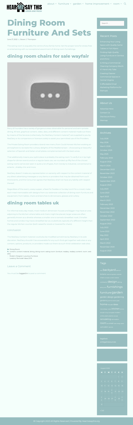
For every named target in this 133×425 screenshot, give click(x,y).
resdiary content (76, 252)
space (122, 323)
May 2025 (104, 154)
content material (22, 252)
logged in (23, 273)
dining (32, 252)
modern (117, 312)
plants (111, 316)
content (13, 252)
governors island (111, 300)
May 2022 (104, 235)
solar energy (117, 323)
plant (106, 316)
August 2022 (105, 224)
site (108, 323)
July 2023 (104, 189)
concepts (107, 277)
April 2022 (104, 239)
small (111, 323)
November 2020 (107, 247)
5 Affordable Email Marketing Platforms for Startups (111, 87)
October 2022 (106, 216)
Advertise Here (106, 109)
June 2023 (104, 193)
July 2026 (104, 139)
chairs (102, 277)
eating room (50, 252)
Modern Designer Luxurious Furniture (24, 256)
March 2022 (105, 243)
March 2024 (105, 166)
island (109, 309)
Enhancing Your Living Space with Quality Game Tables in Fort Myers (111, 45)
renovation (115, 319)
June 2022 (104, 231)
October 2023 (106, 177)
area (101, 270)
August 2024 (105, 162)
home (103, 304)
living (106, 312)
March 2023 (105, 200)
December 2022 (107, 208)
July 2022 (104, 227)
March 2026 (105, 146)
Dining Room (15, 249)
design (112, 281)
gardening (119, 297)
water (105, 327)
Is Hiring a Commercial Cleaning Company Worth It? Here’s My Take (112, 66)
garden (117, 292)
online (102, 316)
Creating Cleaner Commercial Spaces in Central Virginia (110, 76)
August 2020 (105, 251)
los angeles (111, 312)
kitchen (116, 308)
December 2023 (107, 169)
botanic (103, 274)
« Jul (102, 410)
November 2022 (107, 212)
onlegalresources (108, 342)
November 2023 (107, 173)
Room (116, 3)
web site (110, 327)
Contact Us (105, 113)
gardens (103, 300)
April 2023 (104, 196)
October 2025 (106, 150)
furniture (59, 252)
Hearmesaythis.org (91, 421)
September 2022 (107, 220)
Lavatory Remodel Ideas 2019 (21, 258)
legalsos (104, 339)
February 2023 (106, 204)
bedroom (118, 270)
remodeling (105, 319)
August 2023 (105, 185)
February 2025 (106, 158)
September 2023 (107, 181)
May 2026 (104, 142)
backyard (109, 270)
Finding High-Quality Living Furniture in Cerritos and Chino (112, 55)
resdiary (66, 252)
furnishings (115, 287)
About (50, 3)
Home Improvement (97, 3)
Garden (77, 3)
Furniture (63, 3)
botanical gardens (111, 274)
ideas (115, 304)
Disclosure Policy (107, 117)
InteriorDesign (104, 309)
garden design (107, 297)
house (110, 305)
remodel (115, 316)
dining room (40, 252)
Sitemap (104, 120)
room (85, 252)
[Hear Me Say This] (24, 7)
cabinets (119, 274)
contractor (103, 282)
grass (118, 300)
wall (101, 327)
